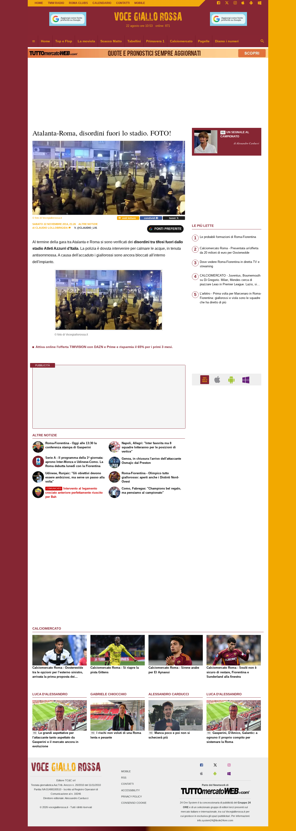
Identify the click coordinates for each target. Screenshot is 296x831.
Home (39, 3)
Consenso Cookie (133, 802)
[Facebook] (219, 3)
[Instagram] (235, 3)
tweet (172, 218)
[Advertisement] (226, 568)
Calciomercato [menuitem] (181, 41)
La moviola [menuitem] (86, 41)
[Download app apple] (243, 3)
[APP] (205, 379)
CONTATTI (123, 3)
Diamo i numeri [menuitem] (227, 41)
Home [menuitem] (45, 41)
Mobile (126, 771)
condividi (150, 218)
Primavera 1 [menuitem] (155, 41)
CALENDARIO (101, 3)
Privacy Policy (131, 796)
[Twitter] (227, 3)
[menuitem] (33, 41)
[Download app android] (251, 3)
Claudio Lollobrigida (51, 227)
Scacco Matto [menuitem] (111, 41)
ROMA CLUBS (78, 3)
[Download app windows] (259, 3)
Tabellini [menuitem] (134, 41)
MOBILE (139, 3)
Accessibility (130, 790)
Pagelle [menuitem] (204, 41)
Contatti (127, 784)
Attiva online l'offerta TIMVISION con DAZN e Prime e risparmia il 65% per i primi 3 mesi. (104, 347)
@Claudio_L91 (86, 227)
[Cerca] (262, 41)
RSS (123, 777)
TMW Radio (56, 3)
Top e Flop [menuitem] (63, 41)
